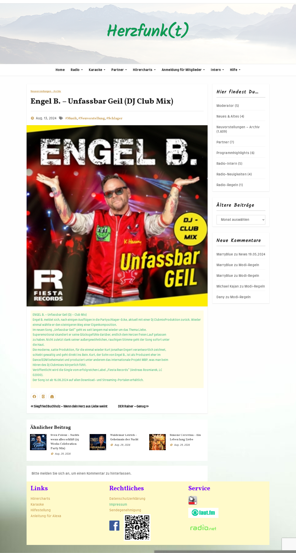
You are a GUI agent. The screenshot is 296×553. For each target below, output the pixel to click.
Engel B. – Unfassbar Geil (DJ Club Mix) (102, 101)
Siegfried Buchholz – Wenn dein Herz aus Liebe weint (70, 406)
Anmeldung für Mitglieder (182, 70)
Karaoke (96, 70)
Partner (117, 70)
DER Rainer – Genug (132, 406)
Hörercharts (143, 70)
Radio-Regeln (227, 185)
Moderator (225, 105)
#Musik (71, 118)
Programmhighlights (232, 153)
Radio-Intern (226, 163)
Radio (75, 70)
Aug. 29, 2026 (62, 454)
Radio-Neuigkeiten (231, 174)
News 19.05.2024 (252, 254)
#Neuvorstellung (91, 118)
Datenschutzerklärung (127, 498)
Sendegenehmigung (125, 510)
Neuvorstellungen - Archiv (46, 91)
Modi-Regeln (249, 265)
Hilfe (234, 70)
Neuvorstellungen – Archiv (238, 127)
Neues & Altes (227, 116)
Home (60, 70)
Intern (216, 70)
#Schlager (114, 118)
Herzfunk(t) (148, 32)
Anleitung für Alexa (46, 516)
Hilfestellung (41, 510)
